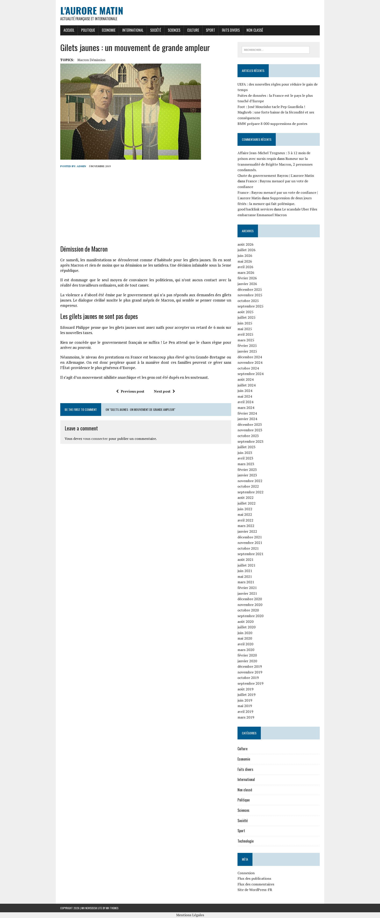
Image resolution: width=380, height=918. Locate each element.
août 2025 (246, 311)
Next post (162, 391)
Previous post (132, 391)
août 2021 (246, 559)
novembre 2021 (250, 542)
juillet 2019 (247, 694)
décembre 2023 (250, 424)
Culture (193, 30)
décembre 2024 (250, 357)
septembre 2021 (250, 553)
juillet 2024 (247, 385)
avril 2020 (245, 644)
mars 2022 (246, 525)
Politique (88, 30)
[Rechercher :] (276, 49)
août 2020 (246, 621)
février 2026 (247, 278)
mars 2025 (246, 340)
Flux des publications (254, 878)
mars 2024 (246, 407)
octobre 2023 (248, 435)
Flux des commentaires (256, 884)
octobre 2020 (248, 610)
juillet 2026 (247, 249)
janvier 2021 (247, 593)
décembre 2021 (250, 537)
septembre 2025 (250, 306)
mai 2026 (245, 261)
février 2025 (247, 345)
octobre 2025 (248, 300)
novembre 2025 (250, 295)
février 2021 (247, 587)
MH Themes (112, 908)
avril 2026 (245, 266)
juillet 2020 (247, 627)
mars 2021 (246, 582)
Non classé (255, 30)
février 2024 (247, 413)
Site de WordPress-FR (255, 889)
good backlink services (255, 209)
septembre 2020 (250, 615)
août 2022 (246, 497)
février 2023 (247, 469)
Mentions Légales (190, 915)
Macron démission (91, 60)
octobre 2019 (248, 677)
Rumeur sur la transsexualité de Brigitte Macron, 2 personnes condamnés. (275, 164)
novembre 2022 (250, 480)
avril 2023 (245, 458)
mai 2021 (245, 576)
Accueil (69, 30)
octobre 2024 (248, 368)
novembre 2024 (250, 362)
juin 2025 (245, 323)
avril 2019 (245, 711)
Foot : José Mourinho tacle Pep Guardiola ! (271, 106)
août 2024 (246, 379)
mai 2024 (245, 396)
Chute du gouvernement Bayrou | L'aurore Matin (276, 175)
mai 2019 (245, 705)
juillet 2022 (247, 503)
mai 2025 (245, 328)
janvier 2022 (247, 531)
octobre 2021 (248, 548)
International (132, 30)
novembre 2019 (250, 672)
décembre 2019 (250, 666)
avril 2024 (245, 401)
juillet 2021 (247, 565)
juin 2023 (245, 452)
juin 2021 (245, 570)
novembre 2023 (250, 430)
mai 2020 (245, 638)
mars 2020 (246, 649)
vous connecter (95, 438)
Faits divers (231, 30)
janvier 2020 (247, 660)
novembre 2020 (250, 604)
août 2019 (246, 689)
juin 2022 (245, 509)
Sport (210, 30)
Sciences (174, 30)
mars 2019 (246, 717)
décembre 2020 (250, 598)
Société (155, 30)
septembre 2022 (250, 492)
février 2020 (247, 655)
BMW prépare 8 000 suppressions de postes (272, 123)
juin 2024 (245, 390)
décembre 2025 (250, 289)
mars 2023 (246, 463)
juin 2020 (245, 632)
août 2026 (246, 244)
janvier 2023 (247, 475)
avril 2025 (245, 334)
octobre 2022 (248, 486)
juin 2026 (245, 255)
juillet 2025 (247, 317)
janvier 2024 (247, 418)
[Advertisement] (145, 207)
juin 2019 (245, 700)
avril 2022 (245, 520)
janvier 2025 (247, 351)
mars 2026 (246, 272)
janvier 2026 (247, 283)
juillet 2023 (247, 446)
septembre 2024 (250, 373)
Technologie (246, 841)
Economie (108, 30)
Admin (81, 166)
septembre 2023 (250, 441)
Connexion (246, 872)
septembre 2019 (250, 683)
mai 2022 (245, 514)
